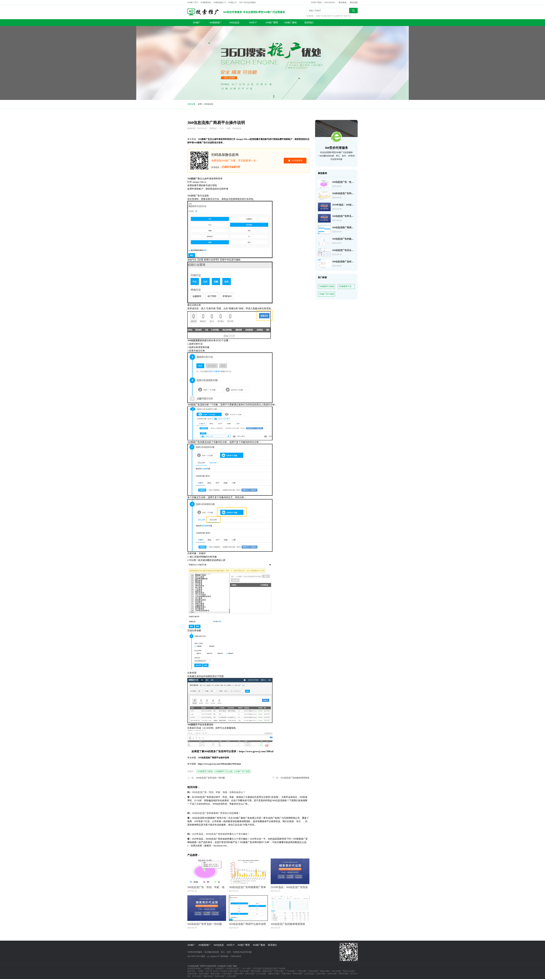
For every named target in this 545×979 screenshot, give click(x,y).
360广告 (208, 971)
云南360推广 (231, 976)
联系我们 (309, 22)
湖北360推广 (204, 974)
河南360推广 (192, 974)
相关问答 (174, 37)
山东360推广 (309, 974)
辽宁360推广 (261, 974)
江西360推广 (238, 974)
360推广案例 (290, 22)
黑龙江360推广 (349, 971)
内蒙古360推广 (274, 974)
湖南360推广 (215, 974)
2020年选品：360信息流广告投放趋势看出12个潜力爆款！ (221, 834)
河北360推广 (336, 971)
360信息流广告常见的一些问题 (347, 216)
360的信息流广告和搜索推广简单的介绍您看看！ (216, 813)
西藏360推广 (220, 976)
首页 (200, 104)
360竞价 (223, 971)
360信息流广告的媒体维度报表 (347, 239)
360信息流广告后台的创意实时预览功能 (352, 250)
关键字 (173, 31)
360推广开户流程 (326, 294)
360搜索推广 (215, 22)
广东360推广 (290, 971)
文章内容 (174, 25)
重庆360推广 (256, 971)
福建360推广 (267, 971)
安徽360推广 (233, 971)
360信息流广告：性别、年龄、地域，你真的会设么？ (218, 792)
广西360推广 (302, 971)
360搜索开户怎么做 (347, 286)
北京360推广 (244, 971)
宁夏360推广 (286, 974)
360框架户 (219, 968)
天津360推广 (197, 976)
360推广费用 (271, 22)
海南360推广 (325, 971)
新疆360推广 (208, 976)
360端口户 (208, 968)
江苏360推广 (227, 974)
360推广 (197, 22)
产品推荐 (174, 42)
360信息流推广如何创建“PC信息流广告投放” (354, 261)
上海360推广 (321, 974)
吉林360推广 (250, 974)
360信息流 (234, 22)
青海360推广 (298, 974)
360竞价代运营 (232, 968)
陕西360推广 (344, 974)
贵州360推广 (313, 971)
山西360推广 (332, 974)
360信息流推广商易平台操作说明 (176, 19)
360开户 (253, 22)
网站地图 (354, 2)
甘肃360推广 (279, 971)
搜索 (353, 10)
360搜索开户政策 (326, 286)
